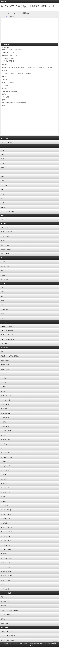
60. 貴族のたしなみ (6, 413)
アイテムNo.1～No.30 (7, 326)
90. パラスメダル (5, 545)
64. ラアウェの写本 (6, 431)
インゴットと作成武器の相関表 (9, 610)
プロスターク (4, 279)
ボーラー (3, 194)
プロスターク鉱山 (5, 236)
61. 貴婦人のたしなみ (6, 417)
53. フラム (3, 382)
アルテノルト (4, 275)
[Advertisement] (29, 31)
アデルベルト (4, 185)
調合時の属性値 (5, 360)
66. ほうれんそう (5, 439)
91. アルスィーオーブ (6, 549)
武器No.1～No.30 (5, 597)
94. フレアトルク (5, 562)
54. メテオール (5, 387)
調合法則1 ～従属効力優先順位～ (10, 356)
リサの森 (3, 241)
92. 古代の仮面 (5, 554)
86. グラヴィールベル (6, 527)
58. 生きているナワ (6, 404)
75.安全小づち (4, 479)
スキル (2, 219)
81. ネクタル (4, 505)
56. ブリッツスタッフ (6, 395)
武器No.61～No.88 (6, 606)
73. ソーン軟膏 (5, 470)
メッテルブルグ (5, 266)
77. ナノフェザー (5, 488)
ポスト (2, 176)
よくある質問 (4, 309)
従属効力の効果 (5, 365)
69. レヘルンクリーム (6, 453)
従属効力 (3, 619)
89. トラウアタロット (6, 540)
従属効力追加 (4, 623)
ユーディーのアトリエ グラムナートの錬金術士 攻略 (16, 13)
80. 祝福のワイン (5, 501)
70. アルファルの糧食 (6, 457)
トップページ (4, 16)
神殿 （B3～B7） (5, 245)
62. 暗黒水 (3, 422)
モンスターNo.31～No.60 (8, 635)
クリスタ (3, 163)
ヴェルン (3, 262)
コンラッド (4, 198)
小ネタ (2, 287)
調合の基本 (4, 351)
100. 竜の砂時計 (5, 589)
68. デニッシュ (5, 448)
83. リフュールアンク (6, 514)
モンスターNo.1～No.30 (7, 631)
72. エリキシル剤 (5, 466)
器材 (2, 318)
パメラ (2, 203)
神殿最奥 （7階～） (6, 249)
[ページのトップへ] (55, 643)
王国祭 (2, 300)
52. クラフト (4, 378)
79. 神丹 (3, 497)
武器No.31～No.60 (6, 601)
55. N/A (3, 391)
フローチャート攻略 (6, 142)
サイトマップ (29, 646)
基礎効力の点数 (5, 369)
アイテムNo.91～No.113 (7, 339)
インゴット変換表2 (6, 614)
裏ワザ (2, 296)
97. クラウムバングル (6, 576)
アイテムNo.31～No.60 (7, 330)
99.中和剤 (3, 584)
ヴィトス (3, 154)
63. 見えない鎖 (5, 426)
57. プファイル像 (5, 400)
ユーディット (4, 150)
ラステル (3, 159)
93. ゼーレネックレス (6, 558)
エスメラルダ (4, 172)
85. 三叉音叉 (4, 523)
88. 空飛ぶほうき (5, 536)
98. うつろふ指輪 (5, 580)
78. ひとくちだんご (6, 492)
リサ (2, 270)
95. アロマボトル (5, 567)
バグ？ (2, 305)
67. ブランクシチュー (6, 444)
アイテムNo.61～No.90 (7, 335)
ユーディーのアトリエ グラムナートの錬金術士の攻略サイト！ (27, 6)
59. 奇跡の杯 (4, 409)
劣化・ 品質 (4, 343)
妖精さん (3, 207)
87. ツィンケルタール (6, 532)
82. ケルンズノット (6, 510)
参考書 (2, 314)
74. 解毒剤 (3, 475)
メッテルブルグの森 (6, 232)
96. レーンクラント (6, 571)
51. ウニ (3, 373)
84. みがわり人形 (5, 519)
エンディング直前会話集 (7, 211)
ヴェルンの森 (4, 227)
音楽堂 (2, 292)
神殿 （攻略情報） (6, 254)
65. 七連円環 (4, 435)
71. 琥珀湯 (3, 461)
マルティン (4, 189)
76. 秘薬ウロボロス (6, 483)
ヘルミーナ (4, 181)
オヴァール (4, 167)
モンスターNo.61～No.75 (8, 640)
